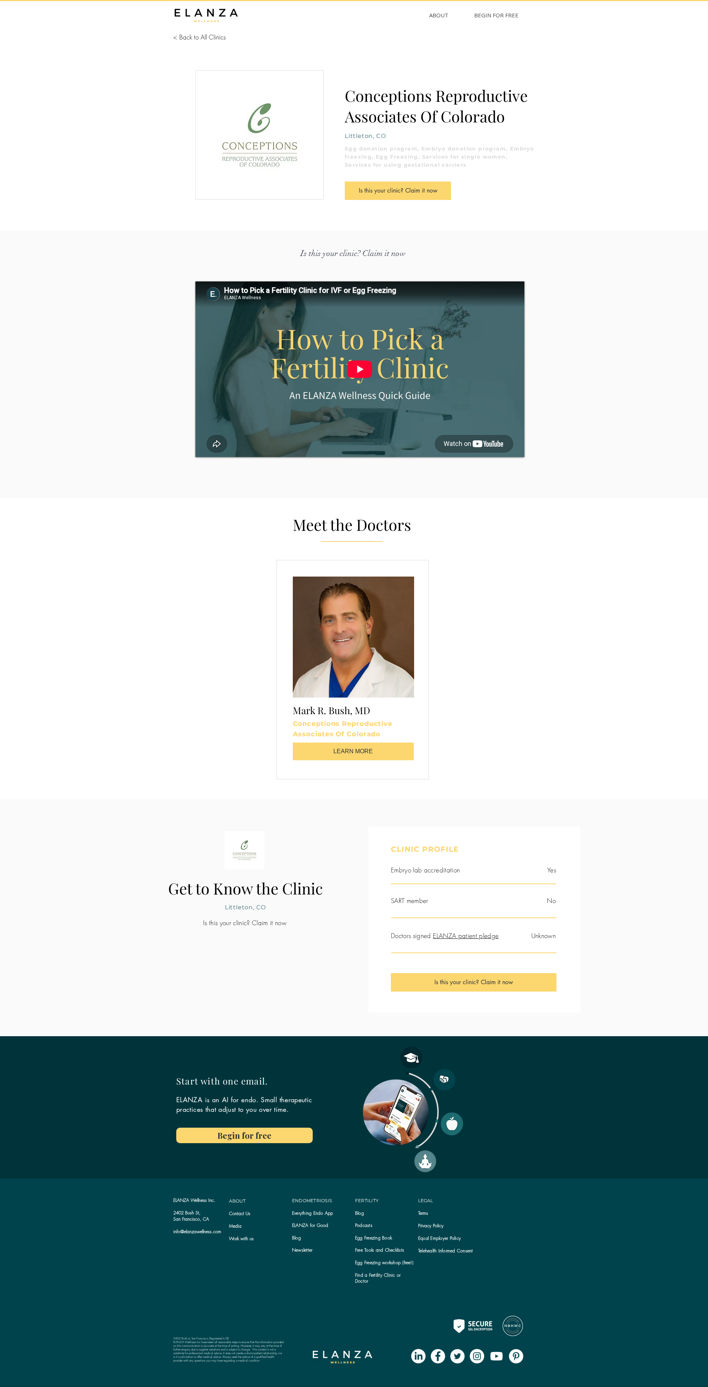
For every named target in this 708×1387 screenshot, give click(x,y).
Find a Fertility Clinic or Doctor (377, 1278)
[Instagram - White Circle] (477, 1356)
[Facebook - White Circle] (438, 1356)
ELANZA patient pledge (466, 935)
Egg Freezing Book (373, 1238)
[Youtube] (496, 1356)
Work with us (241, 1238)
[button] (302, 1250)
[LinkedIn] (418, 1356)
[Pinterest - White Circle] (516, 1356)
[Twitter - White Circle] (457, 1356)
